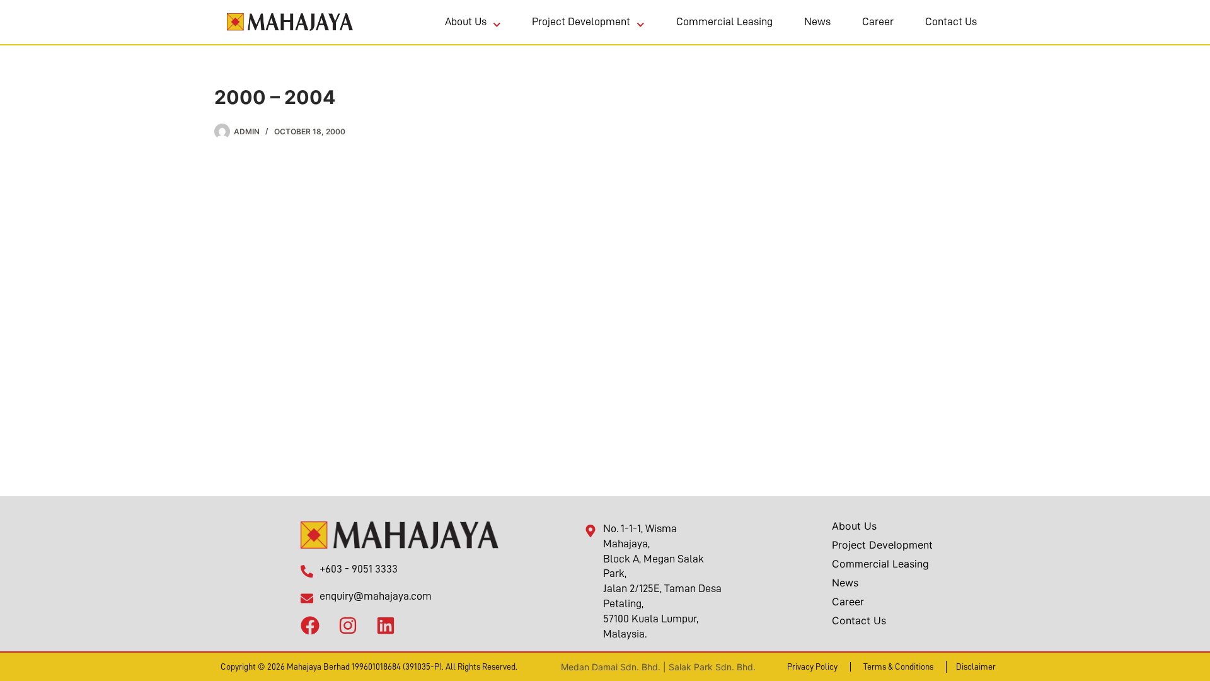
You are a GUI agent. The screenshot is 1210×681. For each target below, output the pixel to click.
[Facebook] (310, 623)
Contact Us (951, 21)
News (817, 21)
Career (878, 21)
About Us (466, 21)
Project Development (581, 21)
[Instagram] (348, 623)
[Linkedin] (386, 623)
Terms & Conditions (898, 666)
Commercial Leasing (724, 21)
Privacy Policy (812, 666)
